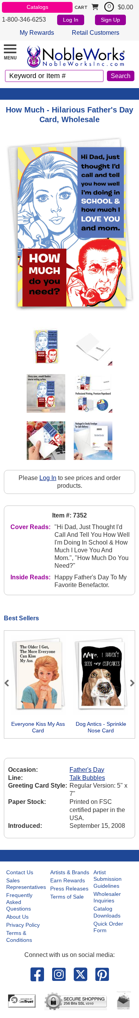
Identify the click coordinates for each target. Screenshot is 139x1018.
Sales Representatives (26, 883)
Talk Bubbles (87, 778)
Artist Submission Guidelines (107, 879)
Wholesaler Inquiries (107, 897)
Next (129, 683)
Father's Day (87, 769)
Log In (70, 20)
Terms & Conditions (19, 936)
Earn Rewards (67, 880)
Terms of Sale (67, 897)
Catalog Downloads (106, 912)
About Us (17, 917)
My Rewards (37, 32)
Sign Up (110, 20)
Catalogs (37, 7)
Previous (10, 683)
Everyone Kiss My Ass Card (38, 727)
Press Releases (69, 888)
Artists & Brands (69, 872)
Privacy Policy (23, 925)
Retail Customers (95, 32)
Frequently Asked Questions (19, 902)
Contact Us (19, 872)
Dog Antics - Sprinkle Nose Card (101, 727)
